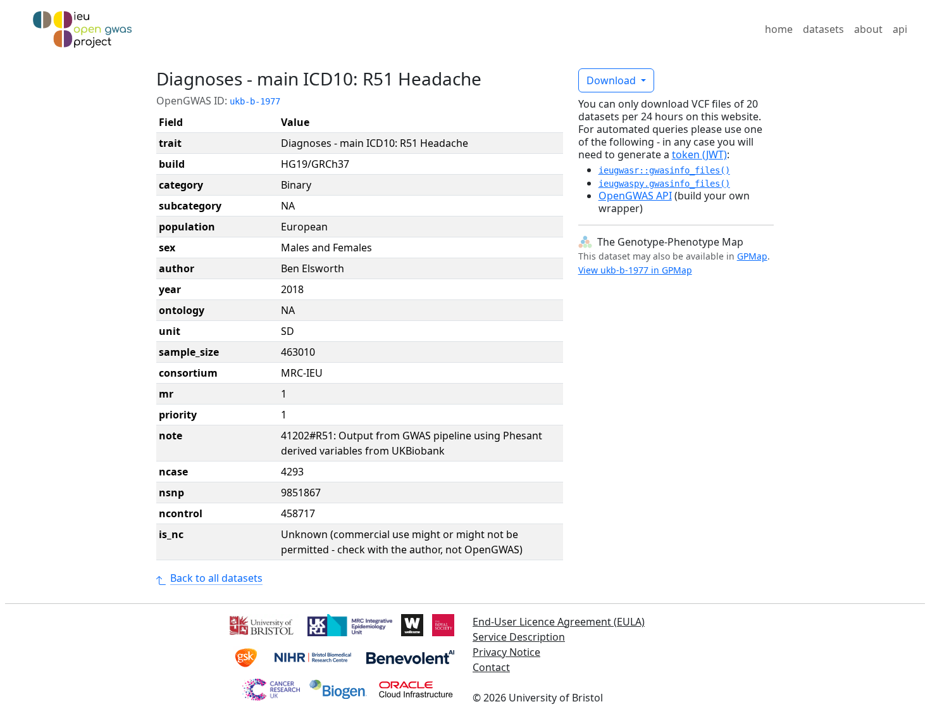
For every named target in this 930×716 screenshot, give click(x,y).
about (868, 29)
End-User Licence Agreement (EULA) (559, 622)
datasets (823, 29)
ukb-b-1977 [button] (255, 101)
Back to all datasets (216, 578)
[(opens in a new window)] (260, 624)
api (900, 29)
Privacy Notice (506, 652)
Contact (491, 667)
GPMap (752, 256)
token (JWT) (699, 154)
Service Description (519, 637)
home (779, 29)
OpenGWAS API (635, 196)
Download (612, 80)
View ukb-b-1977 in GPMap (635, 270)
